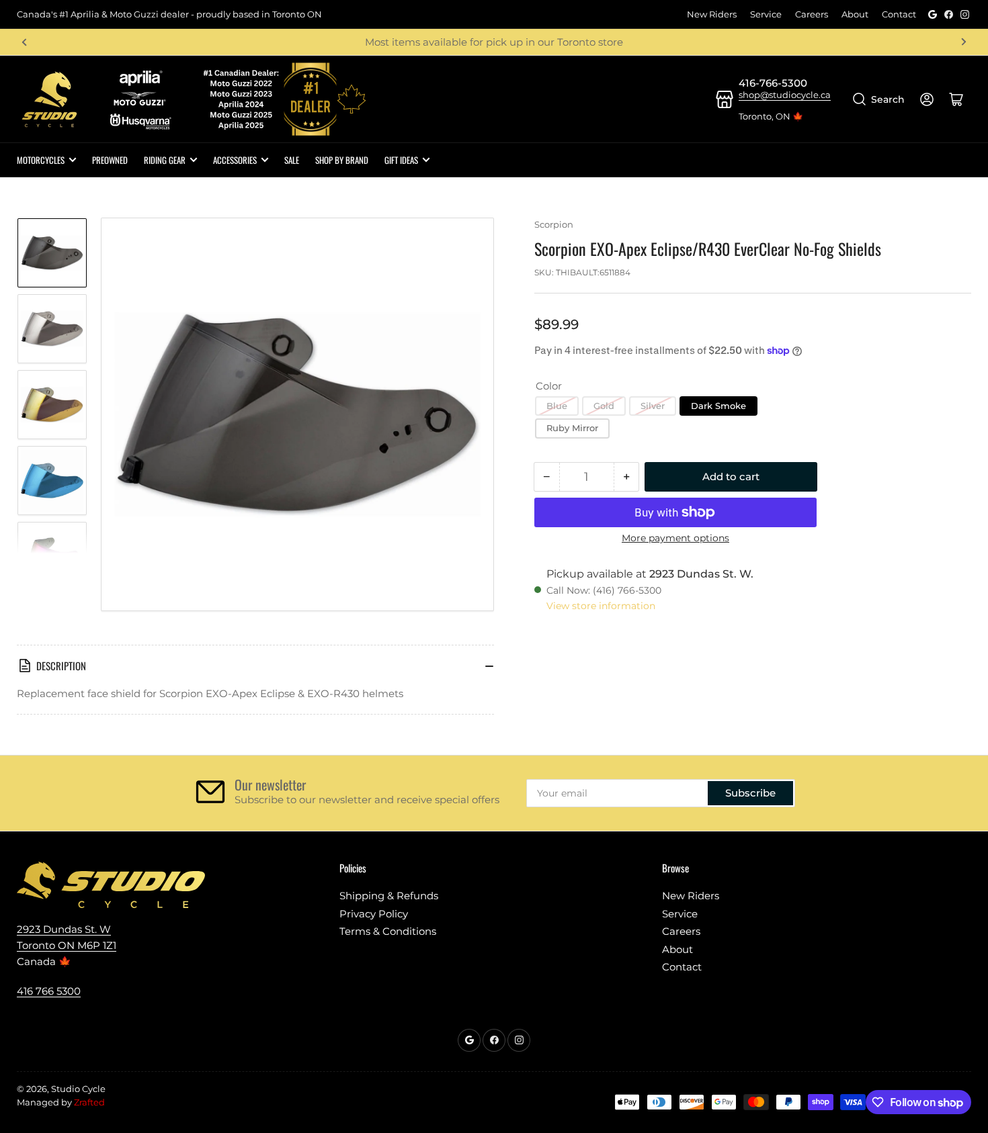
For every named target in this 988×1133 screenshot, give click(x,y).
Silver (653, 405)
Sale (291, 160)
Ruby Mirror (572, 427)
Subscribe (750, 792)
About (854, 14)
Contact (899, 14)
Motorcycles (41, 160)
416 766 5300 (49, 991)
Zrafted (89, 1102)
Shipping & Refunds (388, 895)
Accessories (235, 160)
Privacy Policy (373, 913)
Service (766, 14)
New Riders (712, 14)
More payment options (675, 538)
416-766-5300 (773, 83)
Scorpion (553, 224)
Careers (811, 14)
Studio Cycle (78, 1088)
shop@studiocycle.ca (785, 94)
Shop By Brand (341, 160)
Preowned (110, 160)
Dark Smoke (718, 405)
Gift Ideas (401, 160)
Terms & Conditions (387, 931)
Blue (556, 405)
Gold (603, 405)
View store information (600, 606)
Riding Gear (165, 160)
